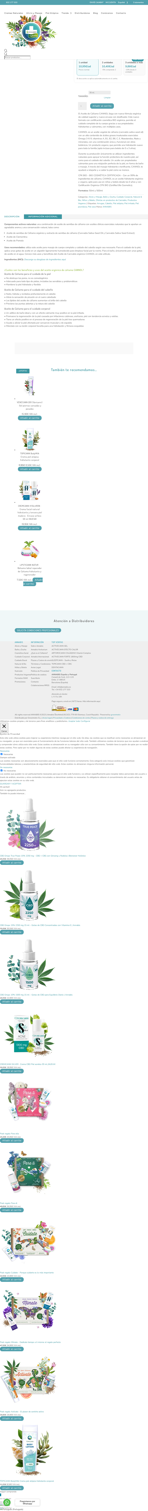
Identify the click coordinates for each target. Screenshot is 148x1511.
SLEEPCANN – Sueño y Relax (64, 660)
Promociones (20, 681)
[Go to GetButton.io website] (7, 1508)
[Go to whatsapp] (7, 1502)
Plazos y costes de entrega (102, 718)
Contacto (121, 13)
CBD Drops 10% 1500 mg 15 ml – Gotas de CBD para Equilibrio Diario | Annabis (36, 994)
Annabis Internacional (40, 656)
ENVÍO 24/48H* (96, 3)
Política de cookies (38, 674)
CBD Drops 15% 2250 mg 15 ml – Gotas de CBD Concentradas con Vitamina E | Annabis (40, 925)
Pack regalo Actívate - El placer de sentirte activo (22, 1411)
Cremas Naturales (13, 13)
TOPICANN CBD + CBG (62, 664)
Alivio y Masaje (34, 13)
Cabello (108, 203)
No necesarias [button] (6, 767)
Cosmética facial (21, 653)
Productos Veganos (23, 674)
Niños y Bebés (88, 200)
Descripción (12, 216)
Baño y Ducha (109, 197)
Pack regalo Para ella (9, 1133)
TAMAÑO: (83, 96)
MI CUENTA (111, 3)
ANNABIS (107, 206)
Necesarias (8, 754)
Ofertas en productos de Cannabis (111, 200)
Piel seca (92, 206)
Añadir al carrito (102, 106)
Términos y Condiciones (41, 664)
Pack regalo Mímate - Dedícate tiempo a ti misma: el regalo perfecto (30, 1342)
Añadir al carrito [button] (29, 418)
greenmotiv (116, 714)
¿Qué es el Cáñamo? (39, 653)
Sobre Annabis (37, 646)
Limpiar (107, 97)
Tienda (65, 13)
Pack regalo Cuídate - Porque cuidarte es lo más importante (27, 1272)
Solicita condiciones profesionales (38, 630)
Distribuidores (82, 13)
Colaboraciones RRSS (40, 685)
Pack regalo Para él (8, 1203)
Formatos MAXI (21, 678)
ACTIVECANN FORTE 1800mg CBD (67, 656)
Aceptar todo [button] (74, 721)
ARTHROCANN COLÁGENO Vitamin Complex (71, 653)
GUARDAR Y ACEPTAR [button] (10, 783)
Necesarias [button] (5, 751)
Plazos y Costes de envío (41, 660)
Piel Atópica (52, 13)
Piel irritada (129, 203)
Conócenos (107, 13)
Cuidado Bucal (21, 660)
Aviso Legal (36, 667)
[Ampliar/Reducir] (1, 1498)
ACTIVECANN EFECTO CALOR (65, 649)
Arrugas (100, 203)
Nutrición (18, 671)
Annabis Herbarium (39, 649)
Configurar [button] (85, 721)
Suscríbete (35, 678)
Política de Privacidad (40, 671)
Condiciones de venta (81, 718)
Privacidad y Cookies (62, 718)
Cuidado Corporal (124, 197)
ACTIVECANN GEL (60, 646)
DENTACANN (57, 667)
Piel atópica (118, 203)
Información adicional (43, 216)
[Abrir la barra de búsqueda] (17, 50)
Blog (95, 13)
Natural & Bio (20, 664)
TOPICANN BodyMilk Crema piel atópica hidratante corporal (27, 1481)
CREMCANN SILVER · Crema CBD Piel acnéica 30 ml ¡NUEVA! (27, 1064)
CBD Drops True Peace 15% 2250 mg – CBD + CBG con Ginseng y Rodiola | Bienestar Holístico (43, 855)
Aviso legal (47, 718)
